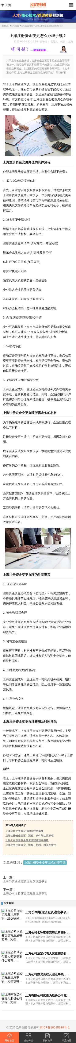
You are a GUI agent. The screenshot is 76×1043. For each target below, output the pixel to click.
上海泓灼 (5, 26)
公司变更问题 (27, 26)
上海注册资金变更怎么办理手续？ (49, 26)
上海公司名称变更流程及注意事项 (25, 893)
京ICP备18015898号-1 (55, 1027)
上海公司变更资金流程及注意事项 (24, 831)
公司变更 (15, 26)
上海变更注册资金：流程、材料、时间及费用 (30, 845)
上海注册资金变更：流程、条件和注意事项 (29, 835)
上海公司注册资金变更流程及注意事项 (27, 840)
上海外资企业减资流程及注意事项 (25, 881)
